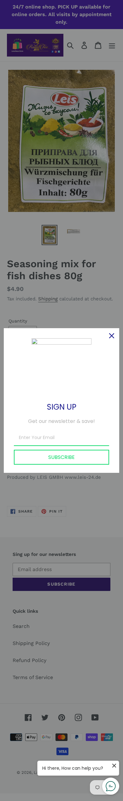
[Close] (111, 335)
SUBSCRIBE (61, 457)
